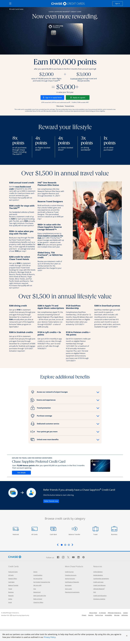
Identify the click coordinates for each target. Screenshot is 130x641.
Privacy (84, 615)
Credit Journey (69, 572)
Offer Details (60, 106)
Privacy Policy (50, 637)
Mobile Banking (98, 575)
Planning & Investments (72, 592)
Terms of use (99, 615)
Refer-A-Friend (37, 599)
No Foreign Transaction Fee (41, 582)
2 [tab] (65, 544)
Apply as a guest (81, 97)
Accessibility (108, 615)
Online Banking (97, 572)
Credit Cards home (17, 9)
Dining (35, 572)
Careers (125, 613)
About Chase (93, 613)
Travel (96, 534)
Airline (10, 599)
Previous (57, 544)
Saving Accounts (70, 578)
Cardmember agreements (101, 578)
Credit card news (98, 582)
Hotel (10, 602)
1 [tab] (61, 544)
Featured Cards (13, 572)
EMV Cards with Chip (39, 596)
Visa (34, 589)
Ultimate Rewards (99, 589)
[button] (127, 636)
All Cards (34, 534)
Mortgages (68, 585)
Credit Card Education (100, 596)
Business (114, 534)
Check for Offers (38, 602)
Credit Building (37, 575)
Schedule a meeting (99, 599)
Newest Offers (12, 578)
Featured (16, 534)
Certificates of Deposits (72, 582)
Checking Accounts (70, 575)
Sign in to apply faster (54, 97)
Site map (116, 615)
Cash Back (53, 534)
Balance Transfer (74, 534)
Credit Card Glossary (99, 585)
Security (90, 615)
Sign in (119, 3)
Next (72, 544)
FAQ (94, 592)
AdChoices (124, 615)
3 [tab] (68, 544)
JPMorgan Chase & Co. (114, 613)
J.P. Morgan (102, 613)
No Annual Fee (37, 578)
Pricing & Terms (69, 106)
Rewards (11, 596)
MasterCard (37, 592)
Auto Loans (68, 589)
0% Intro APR (37, 585)
